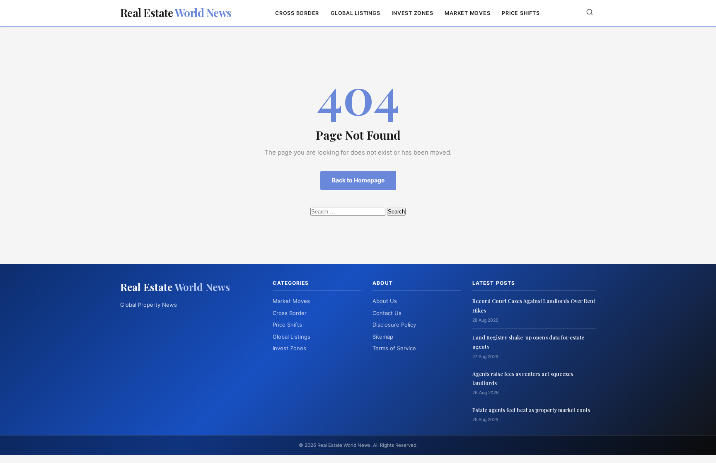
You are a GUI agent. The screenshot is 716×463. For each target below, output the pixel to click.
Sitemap (383, 336)
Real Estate (176, 12)
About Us (385, 301)
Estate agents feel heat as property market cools (531, 409)
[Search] (589, 13)
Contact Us (387, 313)
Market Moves (467, 13)
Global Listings (355, 13)
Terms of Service (394, 348)
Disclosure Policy (394, 324)
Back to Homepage (358, 180)
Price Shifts (520, 13)
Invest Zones (412, 13)
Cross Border (297, 13)
